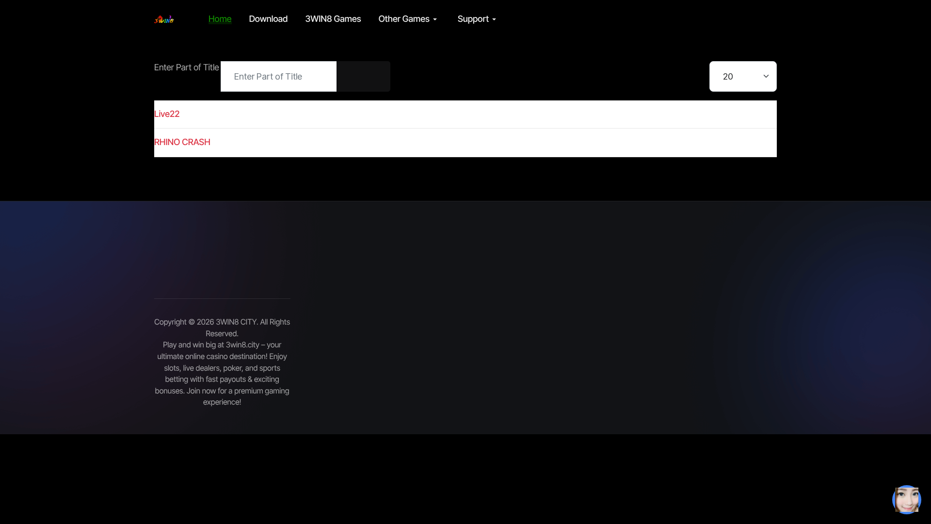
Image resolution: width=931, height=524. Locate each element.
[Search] (350, 76)
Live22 (167, 114)
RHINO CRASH (182, 142)
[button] (409, 19)
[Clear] (376, 76)
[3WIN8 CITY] (164, 19)
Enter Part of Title (187, 68)
